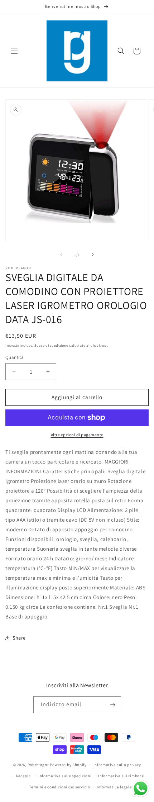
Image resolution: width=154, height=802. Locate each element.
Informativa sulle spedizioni (65, 775)
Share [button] (19, 638)
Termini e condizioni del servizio (59, 786)
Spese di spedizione (51, 345)
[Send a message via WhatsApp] (140, 788)
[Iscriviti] (113, 704)
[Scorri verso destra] (93, 254)
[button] (14, 51)
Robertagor (38, 764)
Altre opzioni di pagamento (77, 434)
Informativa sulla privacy (117, 764)
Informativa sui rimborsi (121, 775)
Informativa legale (114, 786)
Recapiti (24, 775)
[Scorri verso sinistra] (61, 254)
